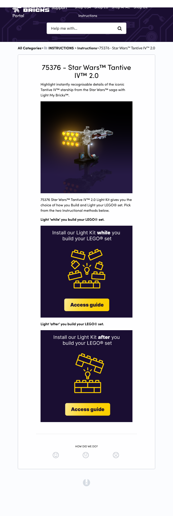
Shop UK (140, 7)
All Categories (29, 47)
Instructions (87, 15)
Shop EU (101, 7)
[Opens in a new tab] (86, 482)
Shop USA (83, 7)
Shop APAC (121, 7)
